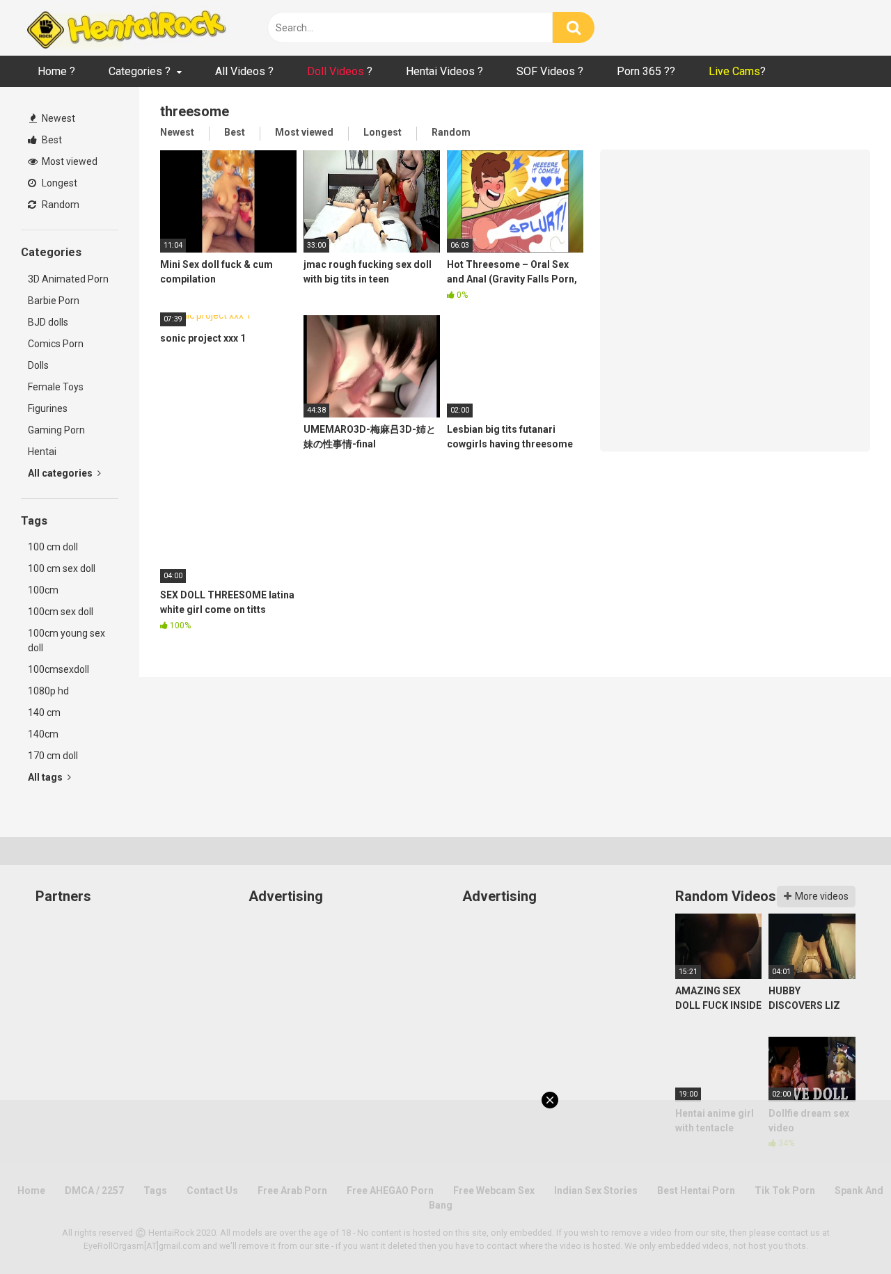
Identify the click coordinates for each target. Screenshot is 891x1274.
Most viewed (68, 161)
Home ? (56, 71)
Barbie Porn (53, 300)
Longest (58, 183)
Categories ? (140, 71)
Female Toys (56, 386)
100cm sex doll (60, 611)
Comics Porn (56, 343)
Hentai (42, 451)
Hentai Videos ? (444, 71)
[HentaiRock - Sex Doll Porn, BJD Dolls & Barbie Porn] (125, 28)
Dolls (38, 365)
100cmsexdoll (58, 669)
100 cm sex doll (61, 568)
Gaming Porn (56, 430)
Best (51, 139)
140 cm (44, 712)
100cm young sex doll (66, 640)
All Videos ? (244, 71)
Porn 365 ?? (646, 71)
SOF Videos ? (550, 71)
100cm (43, 590)
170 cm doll (53, 755)
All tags (46, 777)
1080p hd (48, 690)
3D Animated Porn (68, 279)
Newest (57, 118)
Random (59, 204)
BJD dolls (48, 322)
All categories (61, 473)
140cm (43, 734)
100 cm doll (53, 546)
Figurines (48, 408)
